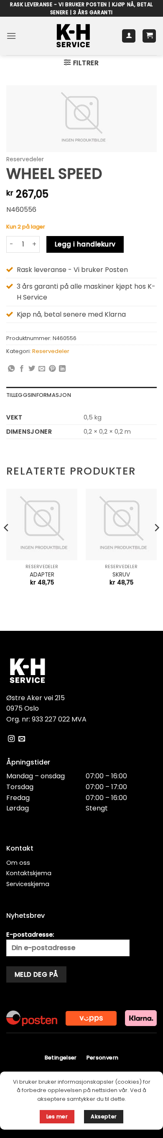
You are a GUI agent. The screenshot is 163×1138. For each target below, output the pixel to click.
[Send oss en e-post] (21, 739)
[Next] (156, 544)
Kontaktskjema (28, 873)
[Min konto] (128, 36)
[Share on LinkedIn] (62, 369)
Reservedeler (25, 159)
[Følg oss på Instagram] (11, 739)
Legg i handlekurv (85, 244)
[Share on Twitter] (31, 369)
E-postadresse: (30, 934)
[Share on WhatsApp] (11, 369)
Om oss (18, 863)
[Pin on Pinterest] (52, 369)
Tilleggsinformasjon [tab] (38, 395)
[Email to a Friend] (41, 369)
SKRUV (121, 575)
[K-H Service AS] (73, 36)
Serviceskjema (27, 884)
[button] (11, 35)
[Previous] (7, 544)
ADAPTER (42, 575)
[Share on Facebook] (21, 369)
